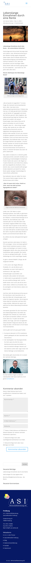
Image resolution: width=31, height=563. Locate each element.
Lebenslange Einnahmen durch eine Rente (15, 472)
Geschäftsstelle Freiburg (11, 537)
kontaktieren (10, 379)
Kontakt (6, 545)
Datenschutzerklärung (10, 543)
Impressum (7, 548)
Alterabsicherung (8, 23)
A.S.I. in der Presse (9, 535)
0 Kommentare (18, 23)
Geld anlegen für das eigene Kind (12, 474)
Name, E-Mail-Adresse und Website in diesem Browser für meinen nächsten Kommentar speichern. (15, 432)
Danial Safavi (9, 21)
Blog (5, 540)
